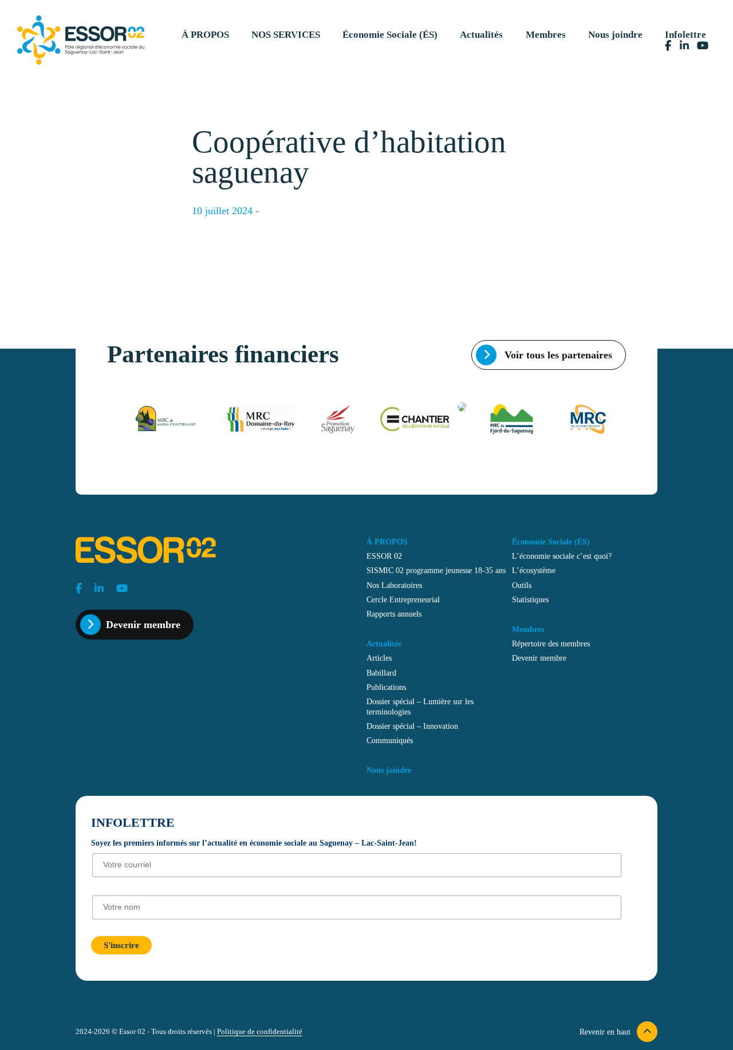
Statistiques (530, 599)
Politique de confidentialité (259, 1032)
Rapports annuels (393, 613)
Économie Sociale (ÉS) (390, 34)
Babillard (381, 672)
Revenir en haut (606, 1031)
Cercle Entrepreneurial (403, 599)
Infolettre (685, 34)
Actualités (481, 34)
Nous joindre (615, 34)
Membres (546, 34)
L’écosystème (533, 570)
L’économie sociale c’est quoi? (562, 555)
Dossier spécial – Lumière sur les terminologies (420, 706)
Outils (521, 585)
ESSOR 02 (384, 555)
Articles (379, 657)
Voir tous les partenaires (557, 355)
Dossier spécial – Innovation (412, 726)
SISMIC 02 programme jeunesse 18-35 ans (436, 570)
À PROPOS (205, 34)
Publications (386, 687)
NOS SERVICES (285, 34)
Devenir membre (143, 624)
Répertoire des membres (551, 643)
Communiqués (389, 740)
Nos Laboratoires (394, 585)
